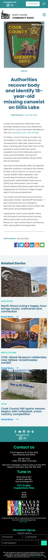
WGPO (24, 497)
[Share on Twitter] (21, 244)
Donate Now (33, 4)
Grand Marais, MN (9, 2)
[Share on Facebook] (16, 244)
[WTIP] (18, 14)
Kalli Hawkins (17, 115)
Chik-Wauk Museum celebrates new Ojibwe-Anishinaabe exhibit (23, 360)
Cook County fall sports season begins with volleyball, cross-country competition (23, 411)
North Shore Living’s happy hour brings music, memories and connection (24, 309)
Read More (7, 316)
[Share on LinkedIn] (32, 244)
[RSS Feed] (37, 244)
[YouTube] (20, 431)
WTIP (24, 492)
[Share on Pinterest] (26, 244)
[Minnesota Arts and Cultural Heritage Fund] (24, 508)
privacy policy (35, 557)
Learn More (23, 522)
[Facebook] (15, 431)
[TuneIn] (33, 431)
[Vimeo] (28, 431)
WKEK (24, 494)
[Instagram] (24, 431)
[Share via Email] (42, 244)
